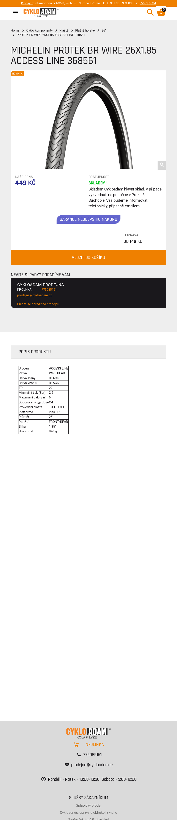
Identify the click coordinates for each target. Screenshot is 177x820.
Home (15, 30)
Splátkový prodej (88, 805)
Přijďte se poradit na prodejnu (38, 304)
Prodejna (27, 3)
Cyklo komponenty (39, 30)
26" (104, 30)
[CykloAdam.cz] (41, 12)
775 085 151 (148, 3)
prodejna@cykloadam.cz (34, 295)
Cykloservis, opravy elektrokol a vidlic (88, 812)
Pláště (64, 30)
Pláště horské (85, 30)
